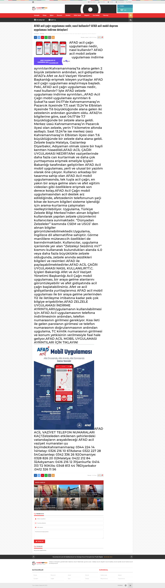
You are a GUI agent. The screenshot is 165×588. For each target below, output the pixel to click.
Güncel (87, 575)
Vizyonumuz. (121, 578)
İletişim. (120, 575)
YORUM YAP (40, 541)
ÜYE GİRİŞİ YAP (40, 20)
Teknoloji (105, 15)
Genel (69, 575)
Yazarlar (111, 2)
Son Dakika (96, 15)
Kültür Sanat (77, 15)
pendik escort (121, 561)
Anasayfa (36, 15)
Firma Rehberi (120, 2)
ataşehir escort (105, 561)
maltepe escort (96, 561)
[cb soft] (52, 64)
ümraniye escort (53, 563)
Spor (69, 578)
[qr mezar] (90, 9)
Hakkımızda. (104, 575)
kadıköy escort (113, 561)
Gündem (68, 15)
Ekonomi (59, 15)
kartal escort (129, 561)
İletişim (129, 2)
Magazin (86, 15)
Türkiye (87, 578)
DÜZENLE (120, 585)
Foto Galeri (102, 2)
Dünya (44, 15)
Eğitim (51, 15)
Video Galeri (93, 2)
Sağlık (52, 578)
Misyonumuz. (104, 578)
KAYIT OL (53, 20)
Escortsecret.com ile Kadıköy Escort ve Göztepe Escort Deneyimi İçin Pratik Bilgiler (82, 557)
